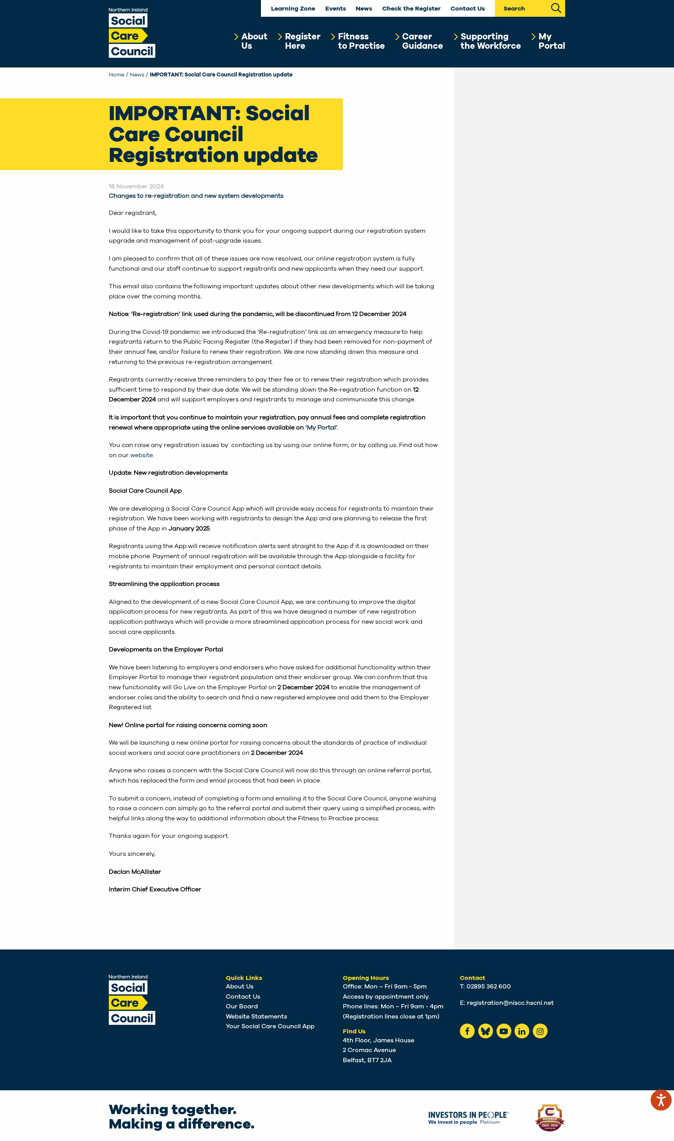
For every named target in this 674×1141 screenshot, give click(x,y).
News (364, 9)
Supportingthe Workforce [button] (491, 41)
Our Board (242, 1006)
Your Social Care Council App (270, 1026)
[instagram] (540, 1031)
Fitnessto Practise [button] (361, 41)
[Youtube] (504, 1031)
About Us (240, 986)
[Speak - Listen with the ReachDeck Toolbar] (661, 1100)
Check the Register (411, 9)
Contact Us (468, 9)
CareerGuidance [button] (422, 41)
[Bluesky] (485, 1031)
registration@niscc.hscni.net (510, 1003)
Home (116, 75)
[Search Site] (556, 7)
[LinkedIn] (521, 1031)
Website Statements (256, 1016)
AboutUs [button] (254, 41)
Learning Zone (293, 9)
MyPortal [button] (552, 41)
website (141, 455)
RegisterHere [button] (303, 41)
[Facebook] (467, 1031)
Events (335, 9)
